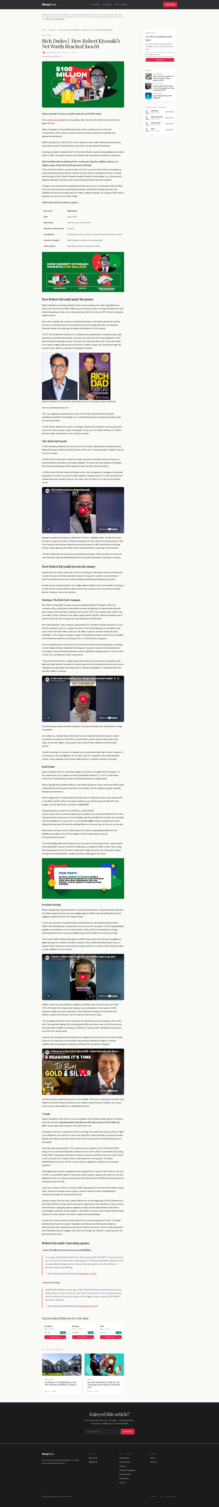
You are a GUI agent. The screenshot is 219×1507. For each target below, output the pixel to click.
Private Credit (125, 1474)
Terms (161, 1496)
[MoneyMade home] (49, 4)
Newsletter (93, 1462)
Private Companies (127, 1470)
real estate (52, 120)
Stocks (122, 1482)
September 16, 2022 (88, 1306)
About (152, 1458)
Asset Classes (121, 4)
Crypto (122, 1466)
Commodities (124, 1462)
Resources (107, 5)
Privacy (153, 1496)
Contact (153, 1462)
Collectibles (124, 1458)
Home (44, 30)
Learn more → (55, 1337)
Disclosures (172, 1496)
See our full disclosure (55, 19)
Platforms (95, 5)
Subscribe (170, 5)
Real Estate (124, 1478)
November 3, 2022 (87, 1273)
